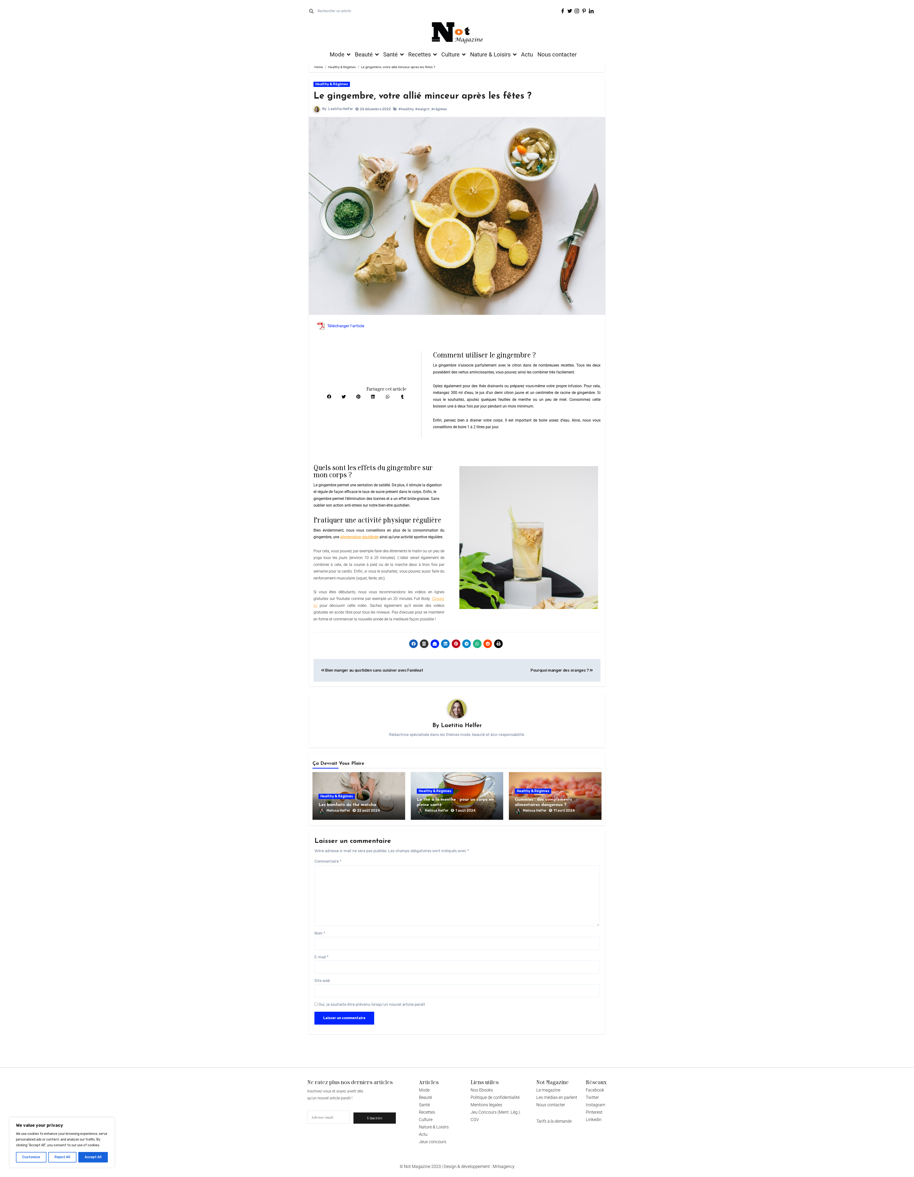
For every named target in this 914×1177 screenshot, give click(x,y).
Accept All (93, 1157)
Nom (319, 933)
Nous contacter (557, 54)
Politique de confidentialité (495, 1097)
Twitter (592, 1097)
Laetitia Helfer (340, 109)
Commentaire (327, 861)
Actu (527, 54)
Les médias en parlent (556, 1097)
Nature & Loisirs (490, 54)
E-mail (321, 957)
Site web (322, 980)
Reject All (62, 1157)
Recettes (419, 54)
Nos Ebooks (482, 1089)
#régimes (439, 109)
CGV (475, 1119)
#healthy (405, 109)
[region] (62, 1142)
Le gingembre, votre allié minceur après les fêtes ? (422, 96)
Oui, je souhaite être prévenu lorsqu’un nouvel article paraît (371, 1004)
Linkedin (593, 1119)
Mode (337, 54)
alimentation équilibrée (359, 537)
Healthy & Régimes (331, 84)
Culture (450, 54)
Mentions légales (486, 1104)
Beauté (364, 54)
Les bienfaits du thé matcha (347, 805)
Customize (31, 1157)
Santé (390, 54)
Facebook (595, 1089)
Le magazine (548, 1089)
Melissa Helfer (338, 811)
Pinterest (594, 1112)
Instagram (595, 1104)
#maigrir (422, 109)
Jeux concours (432, 1141)
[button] (329, 396)
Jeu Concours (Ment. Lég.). (496, 1112)
